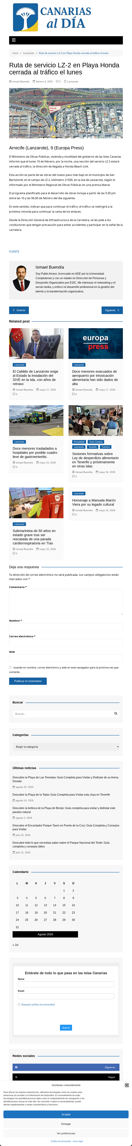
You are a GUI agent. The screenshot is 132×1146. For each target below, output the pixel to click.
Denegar (66, 1123)
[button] (127, 1085)
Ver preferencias (66, 1133)
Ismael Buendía (20, 81)
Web (12, 651)
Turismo (106, 447)
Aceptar (66, 1114)
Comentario (18, 587)
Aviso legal (78, 1141)
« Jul (15, 944)
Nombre (15, 620)
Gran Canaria (95, 442)
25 (26, 919)
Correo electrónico (22, 636)
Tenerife (93, 447)
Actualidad (79, 442)
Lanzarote (72, 81)
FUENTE (14, 251)
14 (54, 905)
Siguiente (110, 310)
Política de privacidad (61, 1141)
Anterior (21, 310)
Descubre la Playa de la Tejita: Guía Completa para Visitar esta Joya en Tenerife (61, 794)
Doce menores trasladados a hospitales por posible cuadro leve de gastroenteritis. (35, 453)
